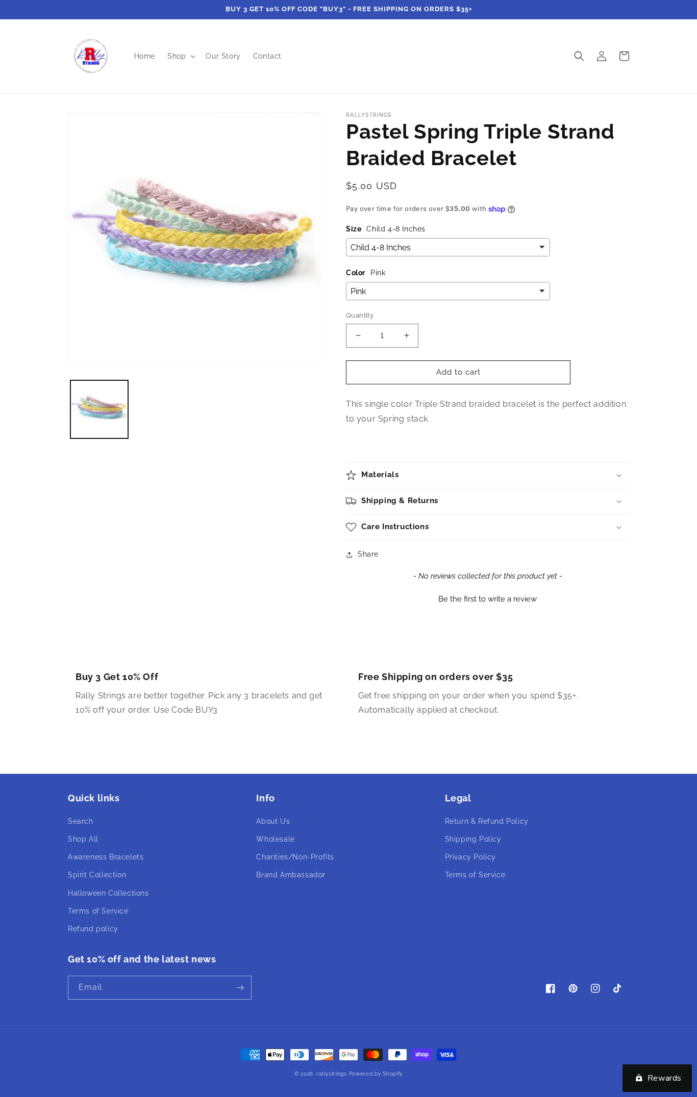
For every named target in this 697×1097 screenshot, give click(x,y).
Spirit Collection (97, 875)
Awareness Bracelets (105, 857)
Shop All (83, 839)
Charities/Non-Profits (295, 857)
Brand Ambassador (291, 875)
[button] (180, 56)
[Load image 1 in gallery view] (99, 409)
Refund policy (93, 929)
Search (80, 821)
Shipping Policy (473, 839)
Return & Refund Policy (487, 821)
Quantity (360, 315)
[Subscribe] (240, 988)
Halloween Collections (108, 893)
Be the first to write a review (487, 599)
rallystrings (331, 1074)
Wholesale (275, 839)
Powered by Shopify (376, 1074)
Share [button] (368, 554)
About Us (273, 821)
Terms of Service (98, 911)
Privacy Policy (470, 857)
